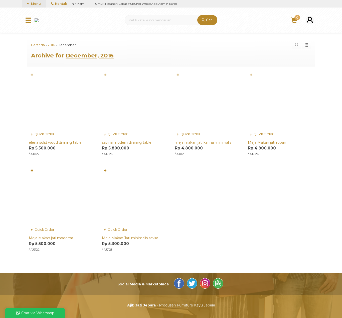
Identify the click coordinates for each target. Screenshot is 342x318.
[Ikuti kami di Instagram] (205, 284)
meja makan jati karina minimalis (203, 142)
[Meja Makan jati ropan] (280, 104)
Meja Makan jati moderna (51, 238)
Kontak (60, 4)
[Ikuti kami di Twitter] (192, 284)
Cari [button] (209, 20)
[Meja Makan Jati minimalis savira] (134, 200)
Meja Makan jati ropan (267, 142)
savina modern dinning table (126, 142)
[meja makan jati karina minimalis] (207, 104)
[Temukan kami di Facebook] (179, 284)
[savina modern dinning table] (134, 104)
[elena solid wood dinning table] (61, 104)
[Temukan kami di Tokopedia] (218, 284)
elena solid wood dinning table (55, 142)
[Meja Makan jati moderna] (61, 200)
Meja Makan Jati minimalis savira (130, 238)
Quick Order (44, 134)
